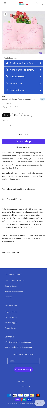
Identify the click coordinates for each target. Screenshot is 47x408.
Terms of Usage (11, 286)
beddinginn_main (19, 403)
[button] (4, 3)
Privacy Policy (10, 328)
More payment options (24, 147)
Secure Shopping (11, 323)
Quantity (5, 120)
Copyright (8, 297)
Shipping (4, 107)
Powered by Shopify (32, 403)
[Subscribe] (37, 361)
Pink (6, 115)
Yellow (27, 115)
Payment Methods (11, 317)
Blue (16, 115)
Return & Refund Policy (14, 291)
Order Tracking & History (14, 280)
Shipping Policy (11, 312)
